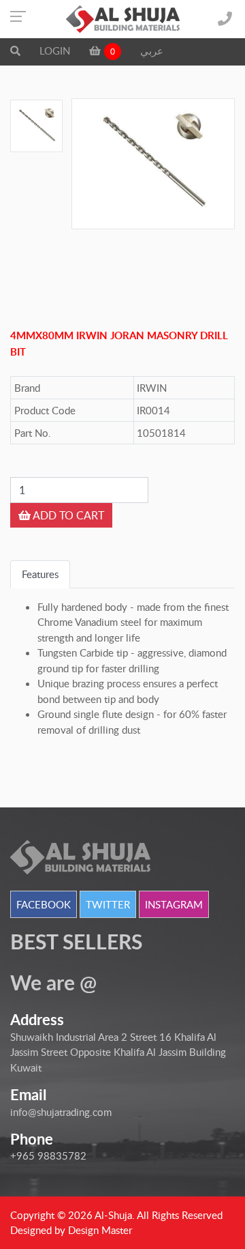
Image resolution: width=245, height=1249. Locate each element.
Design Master (100, 1230)
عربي (151, 50)
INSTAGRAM (174, 904)
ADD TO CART (67, 515)
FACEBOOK (43, 904)
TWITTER (108, 904)
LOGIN (54, 50)
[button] (15, 50)
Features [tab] (40, 574)
